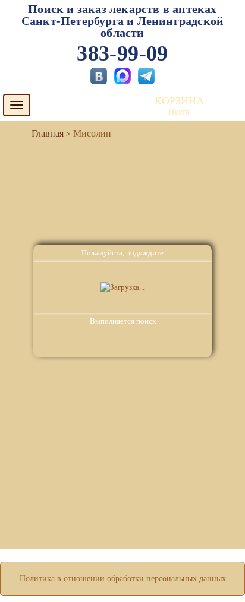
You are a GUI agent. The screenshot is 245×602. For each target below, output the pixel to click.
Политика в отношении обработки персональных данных (123, 578)
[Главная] (43, 133)
